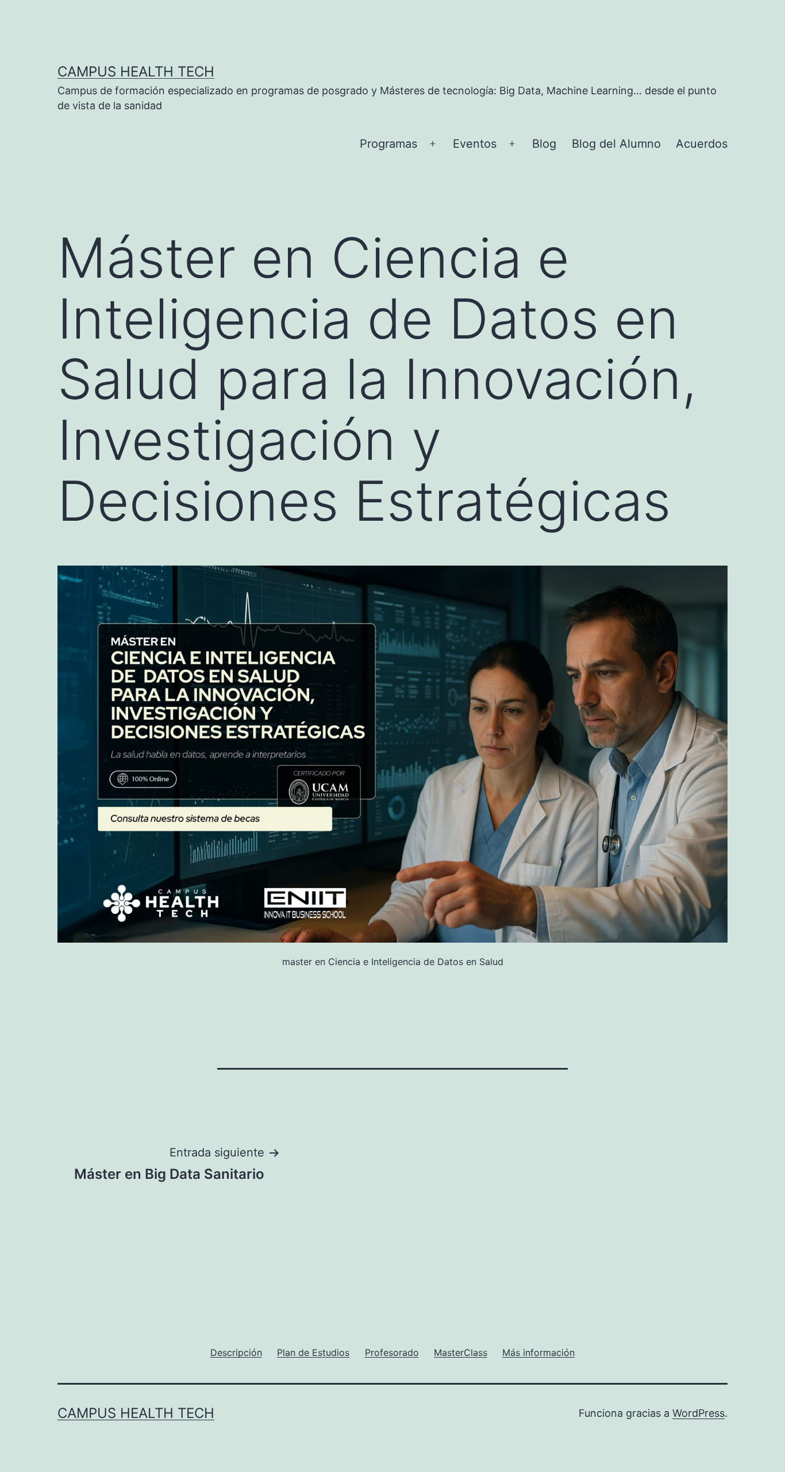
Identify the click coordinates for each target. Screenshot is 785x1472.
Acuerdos (702, 144)
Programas (388, 144)
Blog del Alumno (616, 144)
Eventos (475, 144)
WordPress (698, 1413)
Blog (544, 144)
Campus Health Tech (135, 71)
